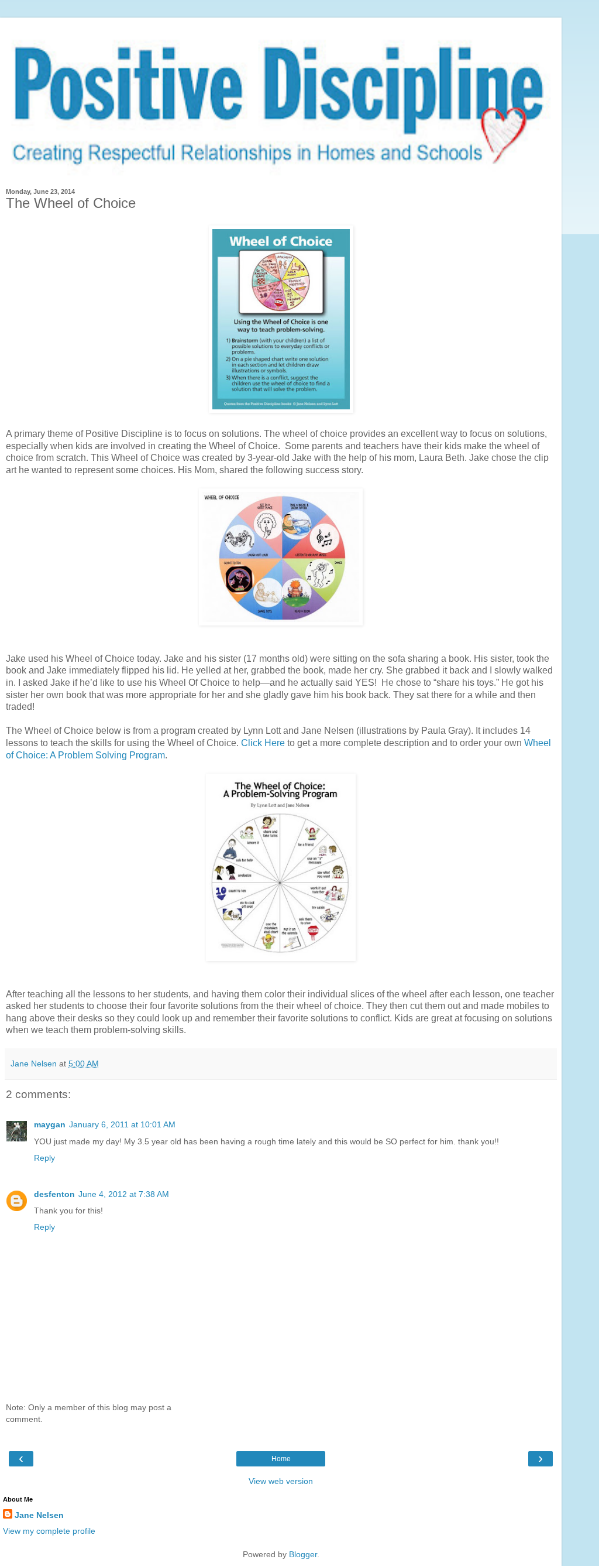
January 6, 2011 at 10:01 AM (122, 1124)
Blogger (303, 1554)
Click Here (263, 743)
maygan (50, 1124)
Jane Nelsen (39, 1515)
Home (281, 1459)
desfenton (54, 1194)
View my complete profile (49, 1531)
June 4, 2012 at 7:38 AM (123, 1194)
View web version (281, 1481)
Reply (44, 1157)
